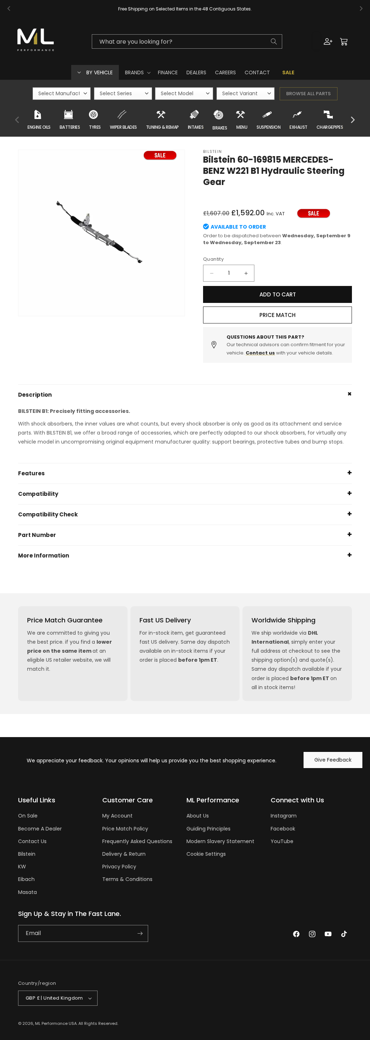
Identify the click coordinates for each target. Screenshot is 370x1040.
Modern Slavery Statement (220, 841)
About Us (197, 815)
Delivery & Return (124, 854)
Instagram (284, 815)
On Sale (28, 815)
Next (352, 120)
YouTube (282, 841)
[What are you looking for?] (274, 41)
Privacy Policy (119, 866)
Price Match (277, 315)
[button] (137, 72)
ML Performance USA (56, 1023)
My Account (117, 815)
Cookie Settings (206, 854)
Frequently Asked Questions (137, 841)
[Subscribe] (140, 933)
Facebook (283, 828)
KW (22, 866)
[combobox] (187, 41)
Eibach (26, 879)
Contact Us (32, 841)
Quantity (213, 259)
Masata (27, 892)
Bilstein (26, 854)
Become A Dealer (40, 828)
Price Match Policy (125, 828)
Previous (17, 120)
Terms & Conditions (127, 879)
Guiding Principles (208, 828)
